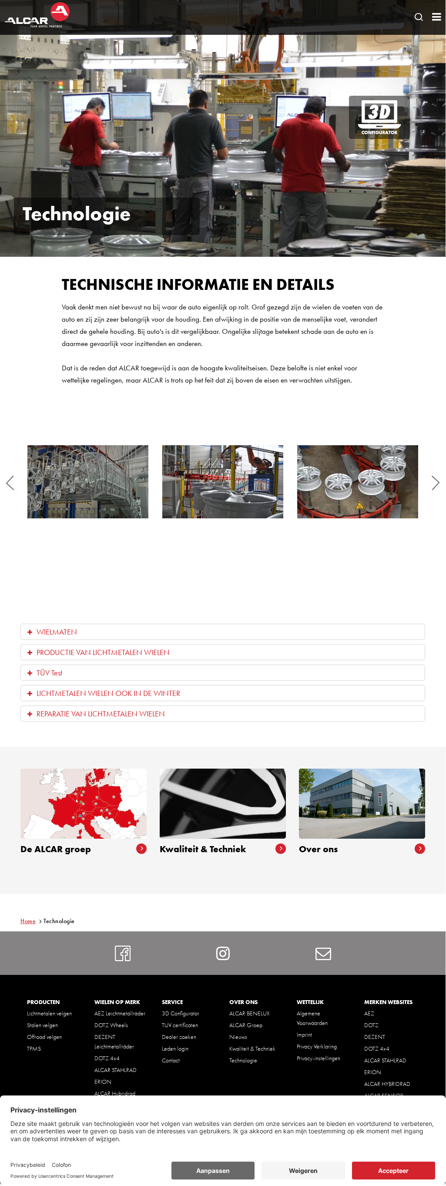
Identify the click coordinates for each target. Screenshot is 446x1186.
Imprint (304, 1034)
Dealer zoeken (179, 1037)
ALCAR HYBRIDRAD (387, 1084)
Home (28, 921)
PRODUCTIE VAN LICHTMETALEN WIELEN (103, 652)
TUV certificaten (180, 1025)
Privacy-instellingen (318, 1058)
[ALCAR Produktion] (87, 481)
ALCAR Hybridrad (114, 1093)
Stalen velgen (42, 1025)
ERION (102, 1081)
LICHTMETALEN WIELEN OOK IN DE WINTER (108, 693)
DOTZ (371, 1025)
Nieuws (238, 1037)
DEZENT (374, 1037)
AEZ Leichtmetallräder (119, 1013)
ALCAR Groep (245, 1025)
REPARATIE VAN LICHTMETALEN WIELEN (101, 714)
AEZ (369, 1013)
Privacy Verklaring (317, 1046)
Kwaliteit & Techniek (252, 1048)
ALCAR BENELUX (249, 1013)
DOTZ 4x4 (107, 1058)
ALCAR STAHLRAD (115, 1070)
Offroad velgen (44, 1037)
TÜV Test (49, 673)
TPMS (34, 1048)
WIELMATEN (57, 632)
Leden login (175, 1048)
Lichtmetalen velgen (49, 1013)
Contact (171, 1060)
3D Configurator (180, 1013)
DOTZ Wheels (111, 1025)
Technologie (243, 1060)
